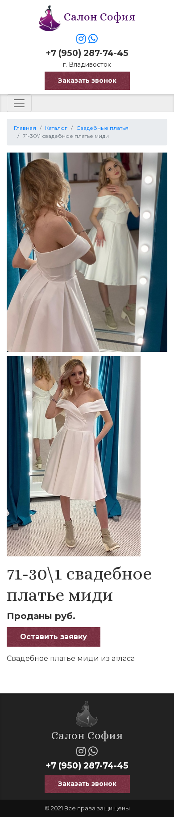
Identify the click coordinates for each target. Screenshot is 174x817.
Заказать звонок (87, 80)
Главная (25, 128)
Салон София (98, 16)
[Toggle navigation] (19, 103)
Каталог (56, 128)
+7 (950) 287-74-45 (87, 53)
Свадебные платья (102, 128)
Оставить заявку (53, 636)
